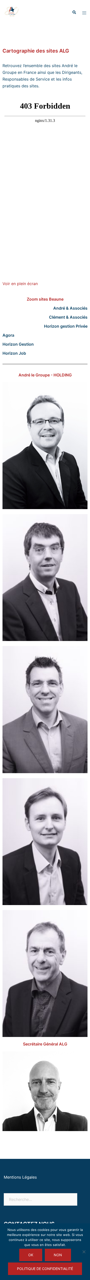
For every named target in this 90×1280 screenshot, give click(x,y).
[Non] (83, 1251)
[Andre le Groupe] (12, 12)
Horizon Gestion (18, 344)
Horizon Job (14, 353)
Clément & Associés (68, 317)
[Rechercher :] (40, 1199)
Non (58, 1255)
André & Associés (70, 308)
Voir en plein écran (20, 283)
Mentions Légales (20, 1177)
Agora (8, 335)
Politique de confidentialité (45, 1268)
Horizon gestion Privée (66, 326)
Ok (30, 1255)
